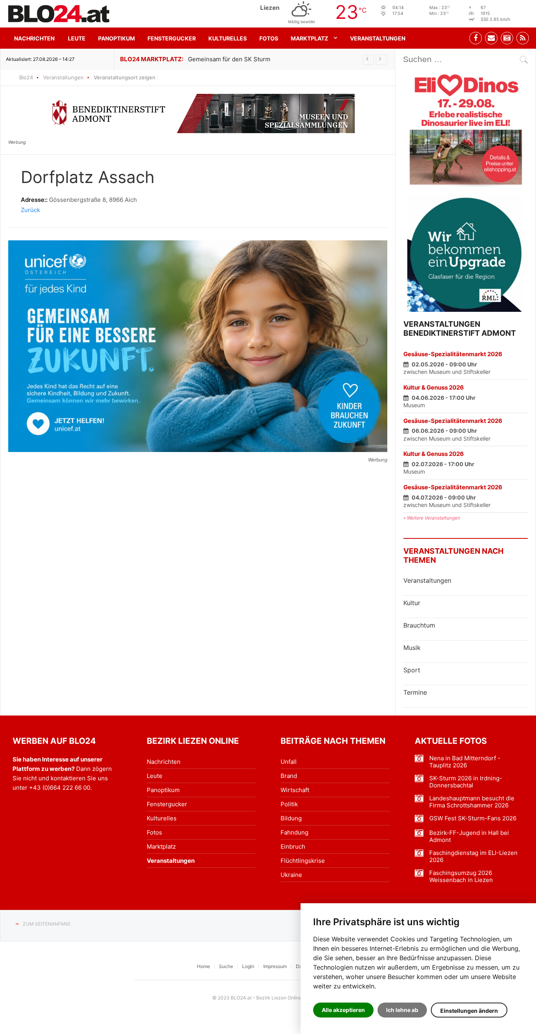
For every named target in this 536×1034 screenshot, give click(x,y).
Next (381, 60)
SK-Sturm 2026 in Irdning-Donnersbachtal (465, 782)
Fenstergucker (172, 38)
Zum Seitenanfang (47, 924)
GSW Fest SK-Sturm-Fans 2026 (472, 818)
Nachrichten (34, 38)
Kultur (411, 603)
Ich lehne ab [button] (402, 1010)
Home (203, 966)
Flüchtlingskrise (303, 860)
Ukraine (291, 874)
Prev (368, 60)
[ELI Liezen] (465, 128)
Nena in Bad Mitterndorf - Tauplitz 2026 (464, 762)
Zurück (30, 210)
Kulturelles (227, 38)
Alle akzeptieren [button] (343, 1010)
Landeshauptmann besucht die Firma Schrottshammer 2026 (471, 802)
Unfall (289, 761)
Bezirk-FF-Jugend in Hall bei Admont (469, 836)
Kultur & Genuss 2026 (433, 387)
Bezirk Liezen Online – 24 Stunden (59, 13)
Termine (415, 692)
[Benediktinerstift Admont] (198, 113)
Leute (77, 38)
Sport (411, 670)
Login (248, 966)
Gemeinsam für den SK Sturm (229, 59)
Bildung (291, 818)
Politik (289, 804)
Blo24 (26, 77)
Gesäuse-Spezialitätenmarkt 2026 (452, 354)
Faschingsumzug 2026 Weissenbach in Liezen (461, 876)
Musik (412, 648)
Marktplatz (309, 38)
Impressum (275, 966)
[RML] (465, 253)
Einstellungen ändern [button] (469, 1010)
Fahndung (294, 832)
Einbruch (293, 846)
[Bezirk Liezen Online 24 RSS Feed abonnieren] (522, 38)
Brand (289, 776)
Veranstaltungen (377, 38)
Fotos (268, 38)
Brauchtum (419, 625)
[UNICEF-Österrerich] (197, 346)
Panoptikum (116, 38)
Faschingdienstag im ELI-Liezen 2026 (473, 856)
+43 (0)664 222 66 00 (59, 787)
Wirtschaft (295, 790)
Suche (226, 966)
